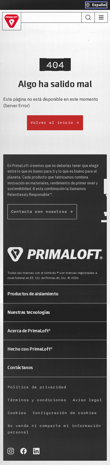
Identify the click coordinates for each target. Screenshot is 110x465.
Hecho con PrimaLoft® (30, 349)
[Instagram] (10, 451)
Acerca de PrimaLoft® (29, 331)
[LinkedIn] (36, 451)
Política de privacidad (36, 387)
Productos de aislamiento (32, 294)
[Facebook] (23, 451)
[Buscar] (88, 17)
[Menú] (101, 17)
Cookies (16, 413)
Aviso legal (87, 400)
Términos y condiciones (36, 400)
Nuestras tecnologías (28, 312)
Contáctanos (20, 367)
